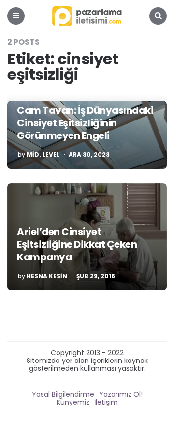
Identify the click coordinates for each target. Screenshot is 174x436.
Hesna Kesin (47, 276)
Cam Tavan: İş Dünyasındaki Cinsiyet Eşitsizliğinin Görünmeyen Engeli (85, 123)
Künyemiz (73, 402)
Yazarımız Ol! (121, 394)
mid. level (43, 154)
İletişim (106, 402)
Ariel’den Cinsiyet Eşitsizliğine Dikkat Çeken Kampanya (77, 244)
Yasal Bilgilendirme (63, 394)
